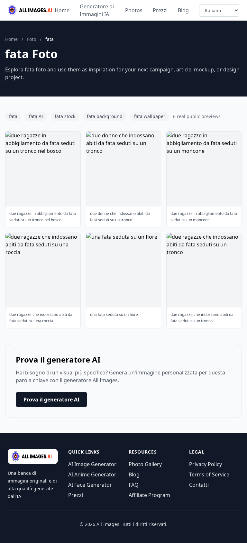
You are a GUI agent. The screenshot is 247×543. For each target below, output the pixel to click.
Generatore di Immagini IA (97, 10)
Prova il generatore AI (51, 399)
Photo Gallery (145, 464)
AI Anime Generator (92, 474)
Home (62, 10)
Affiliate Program (149, 495)
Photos (133, 10)
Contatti (199, 484)
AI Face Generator (90, 484)
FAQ (134, 484)
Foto (31, 39)
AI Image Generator (92, 464)
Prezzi (160, 10)
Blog (183, 10)
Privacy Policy (205, 464)
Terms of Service (209, 474)
